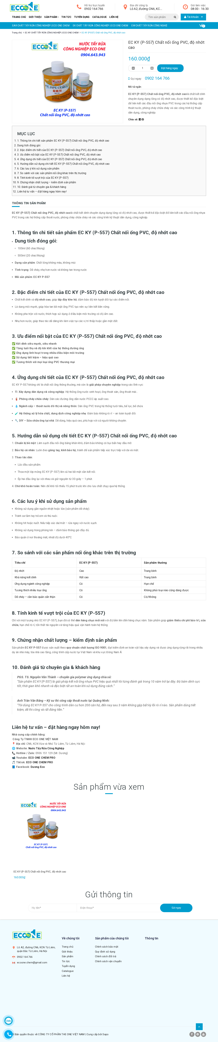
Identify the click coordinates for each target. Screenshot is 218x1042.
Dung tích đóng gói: (29, 145)
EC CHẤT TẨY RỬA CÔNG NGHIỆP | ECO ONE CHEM (158, 25)
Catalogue (99, 17)
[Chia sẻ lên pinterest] (143, 119)
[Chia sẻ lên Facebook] (140, 119)
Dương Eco (38, 767)
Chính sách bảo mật (106, 946)
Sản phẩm (51, 17)
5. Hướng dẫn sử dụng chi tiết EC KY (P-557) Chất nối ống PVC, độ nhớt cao (63, 163)
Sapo (105, 1034)
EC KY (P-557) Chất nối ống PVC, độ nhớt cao (40, 871)
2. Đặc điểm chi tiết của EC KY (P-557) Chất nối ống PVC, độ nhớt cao (59, 150)
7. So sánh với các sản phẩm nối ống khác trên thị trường (51, 173)
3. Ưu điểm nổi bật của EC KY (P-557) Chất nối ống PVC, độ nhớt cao (59, 154)
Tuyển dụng (82, 17)
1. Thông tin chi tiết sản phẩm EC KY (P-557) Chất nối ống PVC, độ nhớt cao (63, 140)
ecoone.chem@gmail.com (32, 962)
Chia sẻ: (133, 119)
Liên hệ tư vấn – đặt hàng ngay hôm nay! (42, 191)
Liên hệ (113, 17)
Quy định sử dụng (105, 951)
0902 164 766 (93, 9)
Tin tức (66, 17)
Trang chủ (19, 17)
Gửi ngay (176, 907)
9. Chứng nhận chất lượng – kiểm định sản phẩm (46, 182)
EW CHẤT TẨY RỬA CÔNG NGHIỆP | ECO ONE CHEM (99, 25)
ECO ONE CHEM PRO (41, 757)
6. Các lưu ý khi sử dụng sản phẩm (38, 168)
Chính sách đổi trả (105, 956)
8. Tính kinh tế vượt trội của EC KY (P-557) (42, 177)
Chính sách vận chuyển (108, 961)
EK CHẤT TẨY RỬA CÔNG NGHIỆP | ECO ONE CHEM (40, 25)
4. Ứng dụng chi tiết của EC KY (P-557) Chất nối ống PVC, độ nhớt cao (59, 159)
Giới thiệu (35, 17)
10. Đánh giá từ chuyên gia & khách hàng (41, 187)
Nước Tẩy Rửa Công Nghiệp (46, 748)
